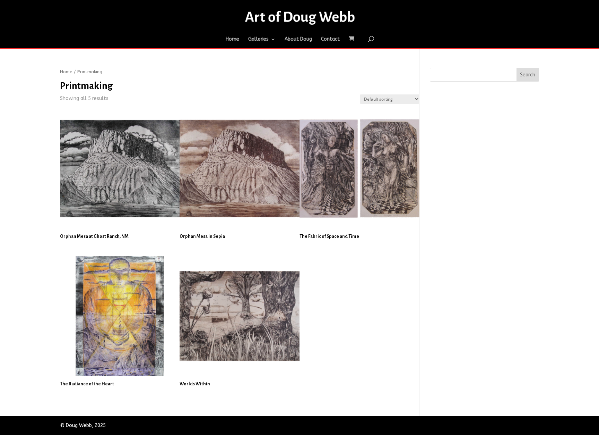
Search (527, 75)
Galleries (258, 39)
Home (232, 39)
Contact (330, 39)
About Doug (298, 39)
